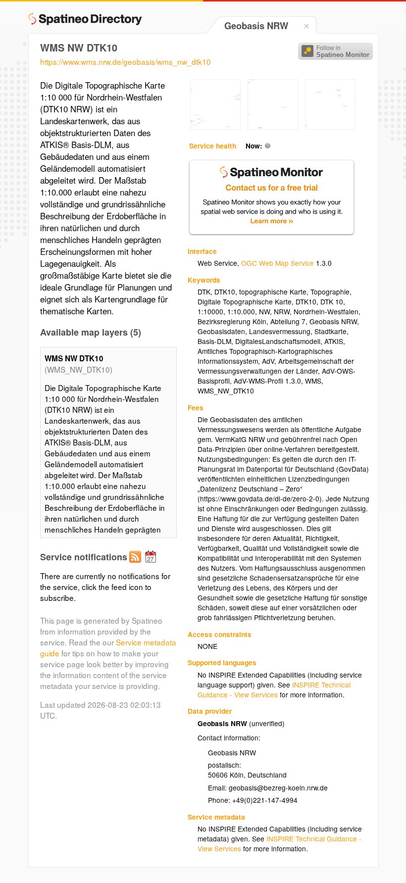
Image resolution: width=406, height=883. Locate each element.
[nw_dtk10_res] (215, 127)
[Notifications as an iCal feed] (152, 564)
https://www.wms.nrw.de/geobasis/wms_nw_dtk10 (125, 61)
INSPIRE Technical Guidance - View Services (274, 689)
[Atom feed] (136, 564)
